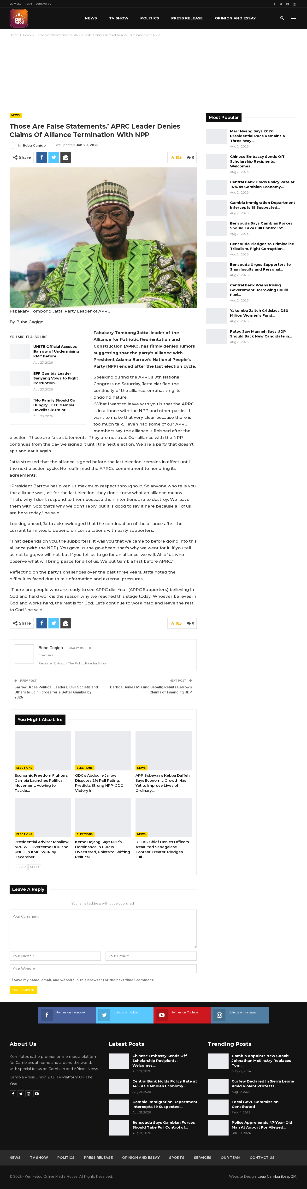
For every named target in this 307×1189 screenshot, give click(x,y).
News (91, 18)
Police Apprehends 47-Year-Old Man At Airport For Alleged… (262, 1125)
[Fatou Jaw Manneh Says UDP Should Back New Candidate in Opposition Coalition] (216, 336)
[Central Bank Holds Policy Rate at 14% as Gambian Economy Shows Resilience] (216, 187)
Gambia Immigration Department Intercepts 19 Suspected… (262, 205)
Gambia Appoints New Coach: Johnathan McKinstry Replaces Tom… (261, 1060)
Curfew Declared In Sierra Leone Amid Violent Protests (263, 1083)
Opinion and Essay (235, 18)
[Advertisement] (153, 73)
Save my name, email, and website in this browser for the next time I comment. (84, 980)
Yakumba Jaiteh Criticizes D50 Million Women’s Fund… (259, 313)
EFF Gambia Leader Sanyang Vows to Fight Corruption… (55, 378)
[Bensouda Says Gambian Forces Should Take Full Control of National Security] (216, 228)
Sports (176, 1157)
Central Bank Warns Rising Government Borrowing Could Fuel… (259, 290)
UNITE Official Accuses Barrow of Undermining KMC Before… (56, 351)
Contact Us (43, 3)
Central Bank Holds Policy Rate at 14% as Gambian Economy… (262, 184)
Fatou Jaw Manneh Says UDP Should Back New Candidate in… (261, 333)
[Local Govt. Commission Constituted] (218, 1107)
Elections (24, 767)
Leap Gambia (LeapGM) (277, 1176)
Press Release (187, 18)
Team (28, 3)
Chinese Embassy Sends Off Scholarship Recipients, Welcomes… (257, 161)
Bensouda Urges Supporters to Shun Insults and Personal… (260, 267)
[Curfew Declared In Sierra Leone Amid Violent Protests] (218, 1086)
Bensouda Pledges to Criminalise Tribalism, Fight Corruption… (262, 246)
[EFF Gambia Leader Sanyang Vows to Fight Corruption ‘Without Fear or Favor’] (20, 378)
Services (15, 3)
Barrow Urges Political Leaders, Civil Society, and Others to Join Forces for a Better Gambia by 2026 (56, 692)
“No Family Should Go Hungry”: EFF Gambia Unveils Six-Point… (54, 405)
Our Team (230, 1157)
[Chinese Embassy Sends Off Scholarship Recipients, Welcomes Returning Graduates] (216, 162)
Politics (149, 18)
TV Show (119, 18)
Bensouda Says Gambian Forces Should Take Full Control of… (261, 225)
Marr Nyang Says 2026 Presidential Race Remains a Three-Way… (257, 136)
